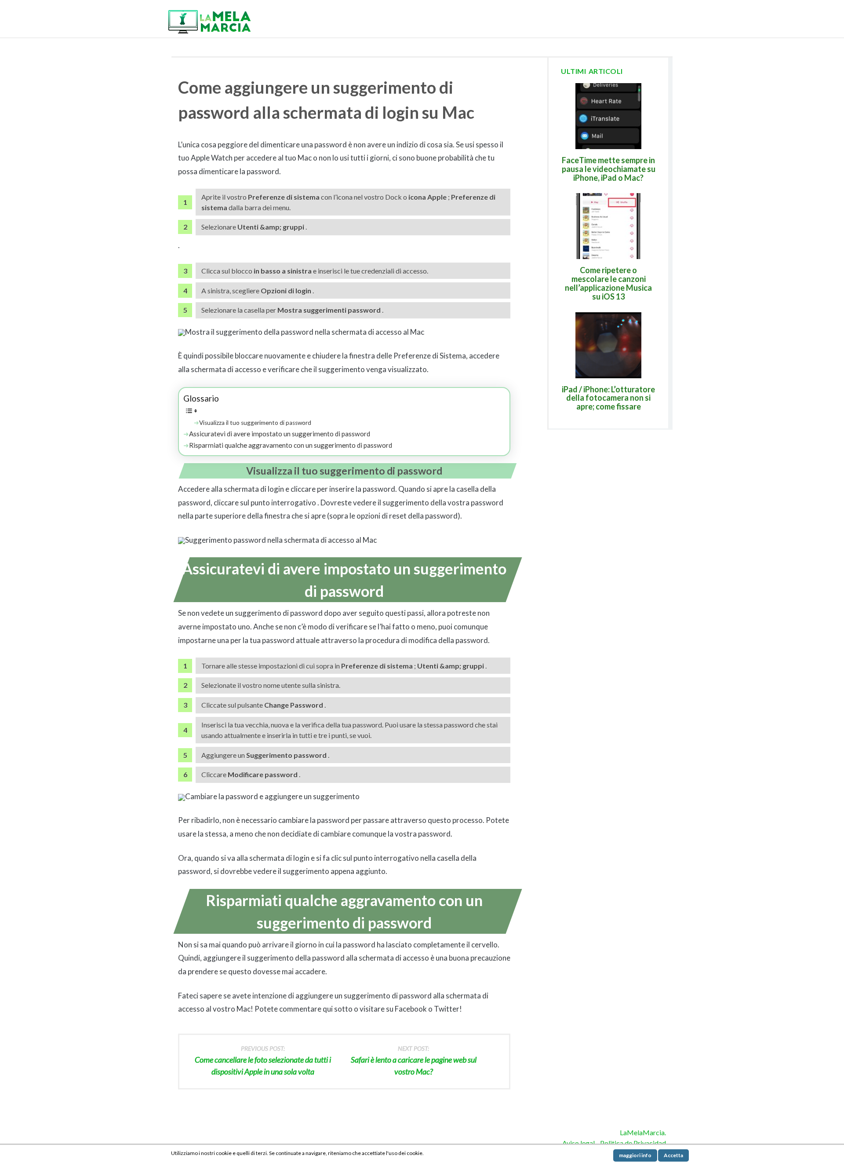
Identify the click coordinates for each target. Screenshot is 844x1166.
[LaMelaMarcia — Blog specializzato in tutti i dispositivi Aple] (209, 20)
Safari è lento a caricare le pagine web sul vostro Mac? (414, 1060)
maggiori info (635, 1155)
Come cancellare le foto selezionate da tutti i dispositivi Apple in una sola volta (263, 1060)
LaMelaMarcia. (643, 1132)
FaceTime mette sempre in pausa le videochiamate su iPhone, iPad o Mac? (608, 169)
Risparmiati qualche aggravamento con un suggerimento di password (290, 445)
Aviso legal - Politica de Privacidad (614, 1143)
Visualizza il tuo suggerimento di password (255, 422)
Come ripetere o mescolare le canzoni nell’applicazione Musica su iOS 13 (608, 283)
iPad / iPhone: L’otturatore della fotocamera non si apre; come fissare (608, 398)
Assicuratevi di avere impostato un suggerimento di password (279, 434)
